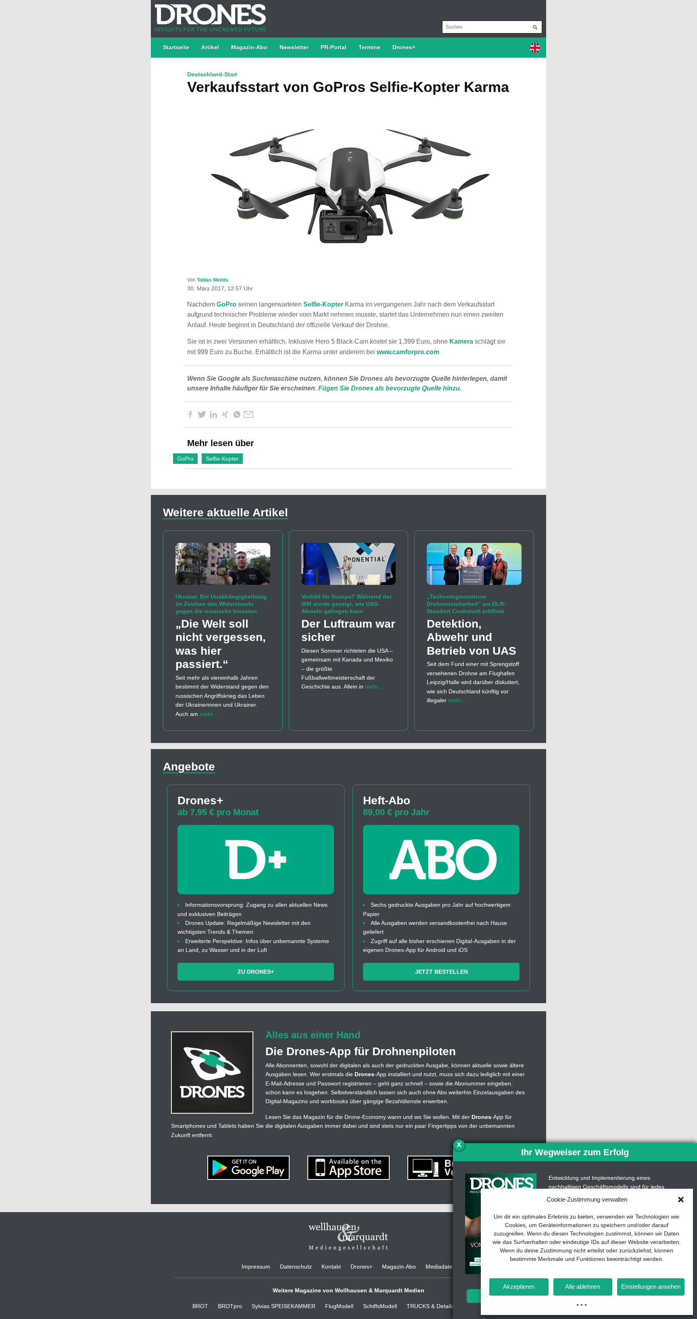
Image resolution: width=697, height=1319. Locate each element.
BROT (200, 1306)
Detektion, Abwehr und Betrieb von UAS (471, 637)
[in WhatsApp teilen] (237, 414)
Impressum (256, 1266)
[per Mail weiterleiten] (248, 414)
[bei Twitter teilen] (202, 414)
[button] (681, 1200)
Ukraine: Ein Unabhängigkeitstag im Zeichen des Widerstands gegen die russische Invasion (221, 603)
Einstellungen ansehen (650, 1286)
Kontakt (331, 1266)
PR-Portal (333, 47)
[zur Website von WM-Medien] (348, 1236)
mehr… (209, 714)
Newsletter (294, 47)
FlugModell (339, 1306)
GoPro (226, 304)
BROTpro (230, 1306)
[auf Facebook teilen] (190, 414)
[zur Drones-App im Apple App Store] (349, 1167)
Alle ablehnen (582, 1286)
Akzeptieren (518, 1286)
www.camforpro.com (408, 352)
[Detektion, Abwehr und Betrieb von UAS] (474, 567)
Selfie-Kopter (323, 304)
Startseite (176, 47)
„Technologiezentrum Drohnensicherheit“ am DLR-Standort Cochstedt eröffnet (466, 603)
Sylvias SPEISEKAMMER (283, 1306)
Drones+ (403, 47)
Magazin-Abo (249, 47)
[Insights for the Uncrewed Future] (208, 13)
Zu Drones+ (256, 971)
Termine (369, 47)
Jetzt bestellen (441, 971)
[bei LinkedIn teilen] (213, 414)
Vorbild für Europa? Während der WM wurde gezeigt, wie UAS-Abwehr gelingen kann (346, 603)
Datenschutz (296, 1266)
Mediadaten (441, 1266)
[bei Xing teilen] (225, 414)
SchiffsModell (380, 1306)
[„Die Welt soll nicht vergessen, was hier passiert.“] (222, 567)
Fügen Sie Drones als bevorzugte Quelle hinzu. (389, 388)
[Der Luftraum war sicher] (348, 567)
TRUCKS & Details (430, 1306)
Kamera (461, 341)
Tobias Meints (212, 280)
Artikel (210, 47)
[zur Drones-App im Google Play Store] (249, 1167)
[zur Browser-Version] (448, 1167)
